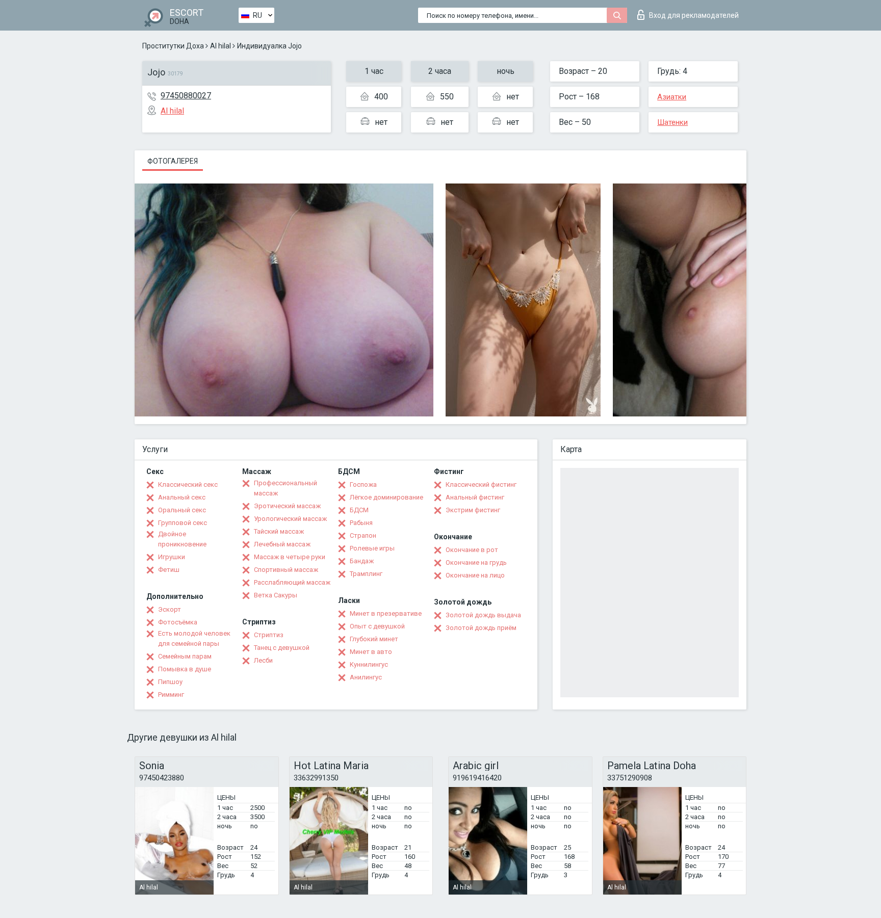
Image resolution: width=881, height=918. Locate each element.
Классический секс (188, 484)
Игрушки (171, 557)
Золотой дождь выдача (483, 615)
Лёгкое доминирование (386, 497)
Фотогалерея (172, 161)
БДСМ (359, 510)
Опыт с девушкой (377, 626)
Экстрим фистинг (473, 510)
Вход (694, 15)
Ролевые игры (372, 548)
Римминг (171, 694)
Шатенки (672, 122)
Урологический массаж (290, 518)
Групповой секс (182, 523)
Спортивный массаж (286, 569)
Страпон (363, 535)
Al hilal (220, 46)
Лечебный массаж (282, 544)
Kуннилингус (369, 664)
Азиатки (671, 96)
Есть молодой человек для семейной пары (194, 638)
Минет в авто (371, 651)
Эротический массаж (287, 506)
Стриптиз (268, 635)
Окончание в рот (472, 550)
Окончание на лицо (475, 575)
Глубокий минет (374, 639)
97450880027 (186, 95)
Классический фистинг (481, 484)
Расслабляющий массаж (292, 582)
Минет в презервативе (386, 613)
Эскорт (169, 609)
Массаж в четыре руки (289, 557)
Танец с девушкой (281, 647)
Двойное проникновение (182, 539)
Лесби (263, 660)
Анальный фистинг (475, 497)
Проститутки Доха (173, 46)
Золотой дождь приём (481, 628)
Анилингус (366, 677)
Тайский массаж (279, 531)
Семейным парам (185, 656)
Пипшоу (170, 682)
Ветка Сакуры (275, 595)
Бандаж (362, 561)
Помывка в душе (184, 669)
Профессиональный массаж (285, 488)
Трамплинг (366, 574)
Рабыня (361, 523)
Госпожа (363, 484)
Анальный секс (181, 497)
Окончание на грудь (476, 562)
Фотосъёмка (177, 622)
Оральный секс (182, 510)
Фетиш (168, 569)
